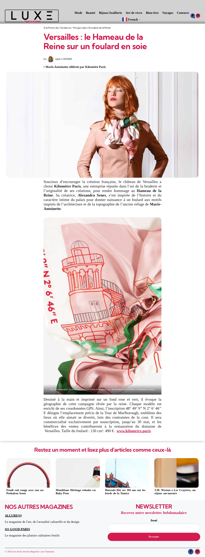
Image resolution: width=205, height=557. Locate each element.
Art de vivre (134, 12)
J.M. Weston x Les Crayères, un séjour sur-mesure (175, 492)
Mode (78, 12)
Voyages (167, 12)
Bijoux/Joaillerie (110, 12)
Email (154, 520)
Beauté (90, 12)
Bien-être (152, 12)
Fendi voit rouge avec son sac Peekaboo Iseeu (25, 492)
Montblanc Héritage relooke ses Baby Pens (76, 492)
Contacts (183, 12)
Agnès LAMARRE (63, 59)
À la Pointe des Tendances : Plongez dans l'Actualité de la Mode (77, 27)
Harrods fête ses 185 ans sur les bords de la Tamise (125, 492)
